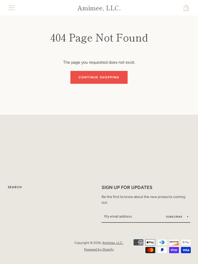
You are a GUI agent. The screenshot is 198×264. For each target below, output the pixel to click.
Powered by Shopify (99, 249)
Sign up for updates (127, 187)
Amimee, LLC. (99, 8)
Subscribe (175, 216)
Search (15, 187)
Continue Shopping (99, 77)
